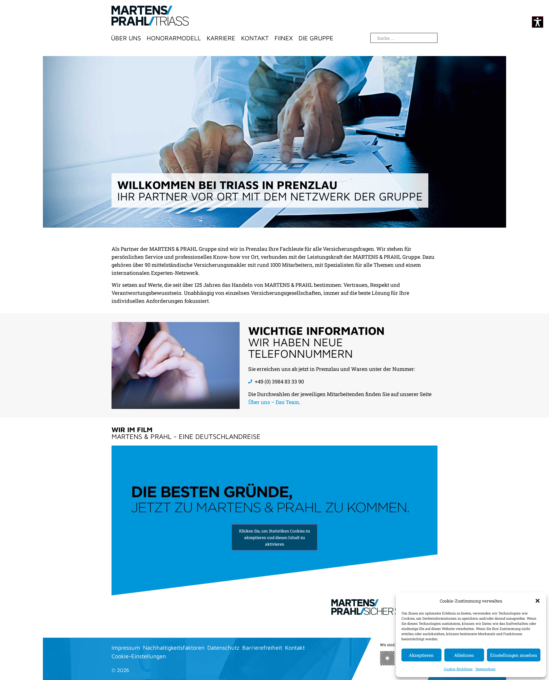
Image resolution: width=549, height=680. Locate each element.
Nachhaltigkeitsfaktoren (173, 647)
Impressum (126, 647)
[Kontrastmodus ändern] (537, 22)
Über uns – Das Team (273, 402)
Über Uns (126, 38)
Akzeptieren (421, 655)
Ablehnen (464, 655)
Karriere (221, 38)
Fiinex (283, 38)
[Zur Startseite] (150, 16)
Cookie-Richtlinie (458, 669)
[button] (537, 601)
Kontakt (255, 38)
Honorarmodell (174, 38)
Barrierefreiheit (262, 647)
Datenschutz (486, 669)
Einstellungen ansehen (513, 655)
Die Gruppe (316, 38)
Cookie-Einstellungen (139, 656)
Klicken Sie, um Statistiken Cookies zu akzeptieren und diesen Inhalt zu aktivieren (274, 537)
